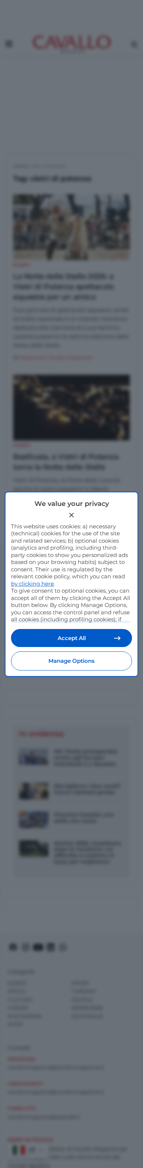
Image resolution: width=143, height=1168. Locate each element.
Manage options (71, 660)
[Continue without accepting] (71, 515)
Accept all (72, 638)
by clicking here (32, 583)
